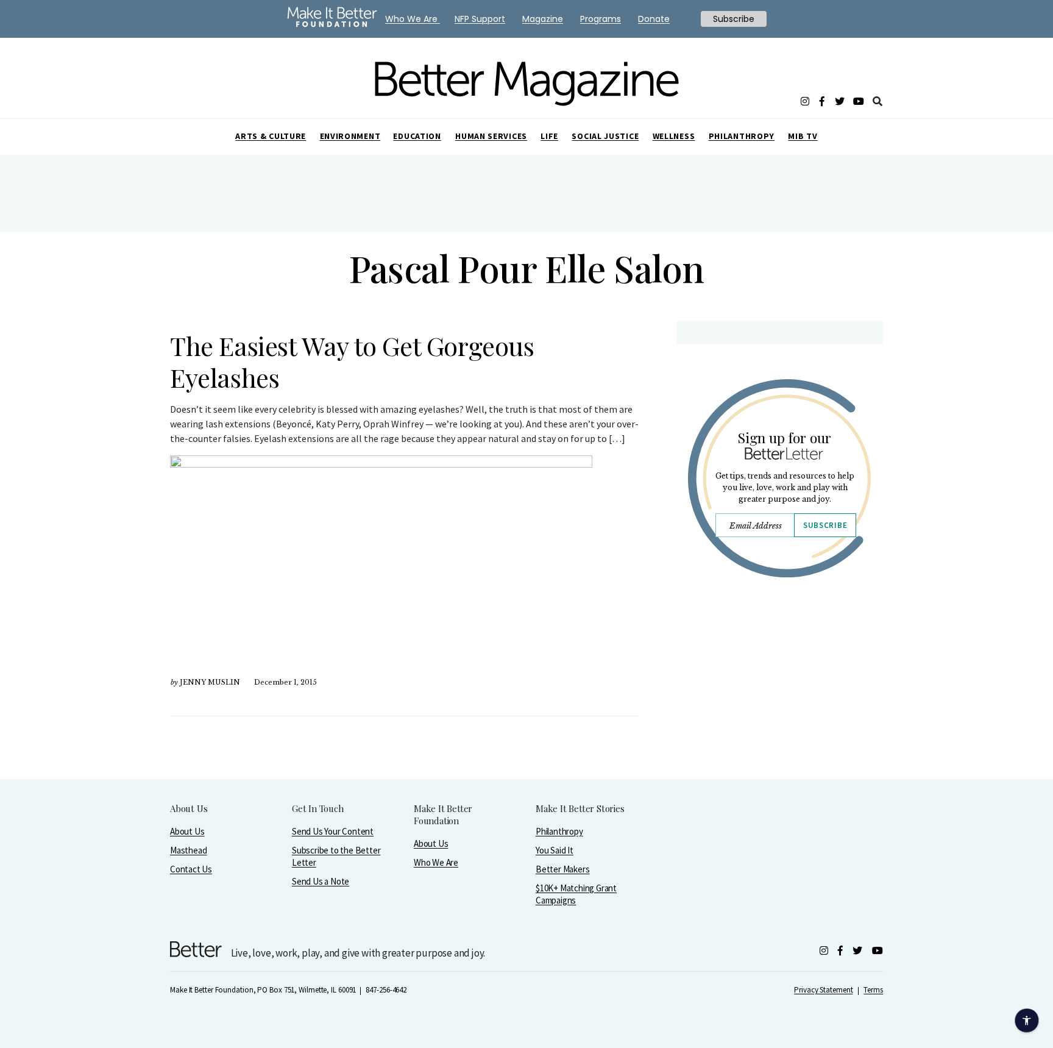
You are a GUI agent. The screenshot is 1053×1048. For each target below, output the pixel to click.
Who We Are (436, 862)
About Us (187, 831)
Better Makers (562, 869)
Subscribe (825, 525)
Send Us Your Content (333, 831)
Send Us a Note (320, 881)
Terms (873, 990)
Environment (350, 135)
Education (417, 135)
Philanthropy (742, 135)
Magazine (542, 19)
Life (549, 135)
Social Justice (605, 135)
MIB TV (802, 135)
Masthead (188, 850)
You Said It (554, 850)
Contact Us (191, 869)
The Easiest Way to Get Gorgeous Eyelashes (352, 361)
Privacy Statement (823, 990)
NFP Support (480, 19)
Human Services (491, 135)
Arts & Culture (270, 135)
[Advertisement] (779, 693)
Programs (600, 19)
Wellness (674, 135)
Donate (654, 19)
